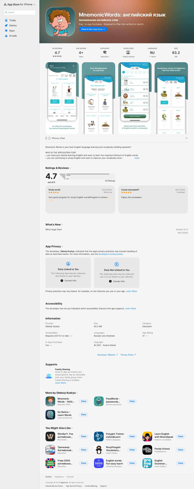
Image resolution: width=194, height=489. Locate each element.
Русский (70, 477)
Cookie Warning (91, 486)
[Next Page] (191, 98)
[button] (19, 20)
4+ (143, 336)
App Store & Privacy (74, 486)
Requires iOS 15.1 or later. (57, 336)
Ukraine (48, 477)
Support (103, 486)
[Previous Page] (42, 98)
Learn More (131, 291)
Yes (47, 345)
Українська (59, 477)
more (137, 158)
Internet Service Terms (54, 486)
